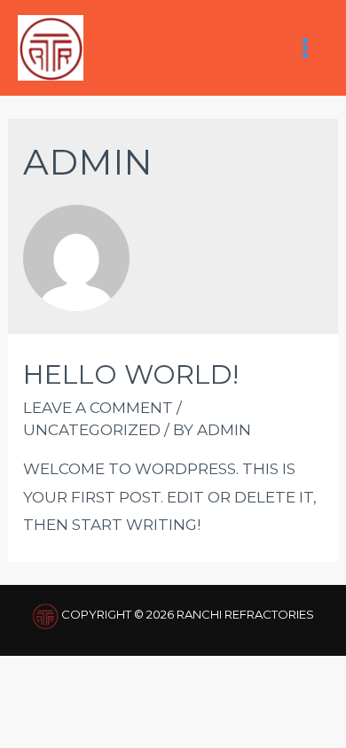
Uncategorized (92, 430)
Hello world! (131, 374)
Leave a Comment (98, 408)
